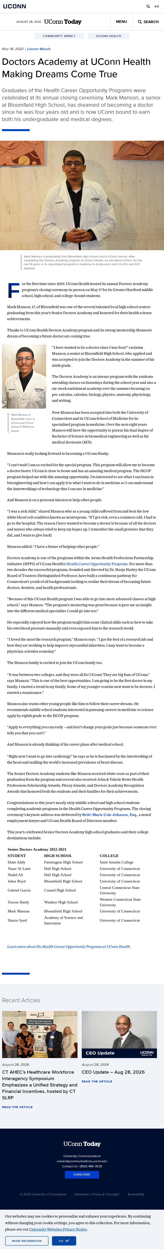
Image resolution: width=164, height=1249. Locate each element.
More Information (27, 1241)
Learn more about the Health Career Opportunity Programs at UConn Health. (69, 946)
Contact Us (70, 1166)
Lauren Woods (39, 48)
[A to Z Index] (156, 6)
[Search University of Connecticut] (148, 6)
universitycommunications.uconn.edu (82, 1161)
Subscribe (82, 1174)
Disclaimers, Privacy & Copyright (97, 1194)
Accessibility (136, 1194)
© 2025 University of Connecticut (43, 1194)
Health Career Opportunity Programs (97, 564)
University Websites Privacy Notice (58, 1229)
